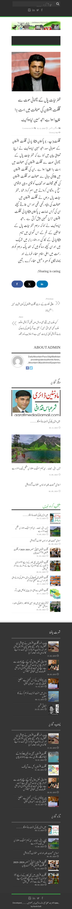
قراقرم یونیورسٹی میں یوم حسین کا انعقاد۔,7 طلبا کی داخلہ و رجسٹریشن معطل (30, 604)
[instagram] (29, 10)
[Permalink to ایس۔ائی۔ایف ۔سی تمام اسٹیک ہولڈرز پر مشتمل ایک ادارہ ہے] (36, 448)
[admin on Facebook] (27, 368)
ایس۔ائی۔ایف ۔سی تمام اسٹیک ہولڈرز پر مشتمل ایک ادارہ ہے (36, 468)
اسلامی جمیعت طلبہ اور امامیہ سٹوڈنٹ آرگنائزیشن (42, 484)
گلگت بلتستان (52, 128)
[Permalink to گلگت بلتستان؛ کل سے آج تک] (53, 770)
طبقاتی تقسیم (42, 706)
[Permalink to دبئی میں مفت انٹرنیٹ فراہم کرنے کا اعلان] (53, 696)
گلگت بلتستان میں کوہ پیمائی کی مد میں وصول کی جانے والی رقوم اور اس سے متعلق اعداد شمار (30, 578)
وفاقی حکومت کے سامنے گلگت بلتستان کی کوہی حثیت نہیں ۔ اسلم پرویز (32, 304)
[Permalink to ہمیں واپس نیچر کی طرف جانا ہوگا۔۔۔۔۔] (36, 403)
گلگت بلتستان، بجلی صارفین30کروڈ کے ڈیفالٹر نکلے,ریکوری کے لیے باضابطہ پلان (31, 755)
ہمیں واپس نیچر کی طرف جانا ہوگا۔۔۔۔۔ (45, 421)
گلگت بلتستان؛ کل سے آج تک (33, 766)
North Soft (37, 906)
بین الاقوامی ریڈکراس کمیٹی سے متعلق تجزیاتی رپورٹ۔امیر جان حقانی (32, 681)
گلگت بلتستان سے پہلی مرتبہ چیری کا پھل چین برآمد (31, 590)
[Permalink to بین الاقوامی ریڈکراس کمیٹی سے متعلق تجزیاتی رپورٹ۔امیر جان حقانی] (53, 683)
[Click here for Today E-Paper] (36, 27)
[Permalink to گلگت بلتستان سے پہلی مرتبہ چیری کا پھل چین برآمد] (55, 594)
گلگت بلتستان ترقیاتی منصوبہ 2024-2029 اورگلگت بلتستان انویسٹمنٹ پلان (31, 550)
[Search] (57, 4)
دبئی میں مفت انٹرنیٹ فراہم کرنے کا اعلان (31, 694)
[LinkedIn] (33, 10)
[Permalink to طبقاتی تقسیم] (53, 709)
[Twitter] (37, 10)
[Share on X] (29, 284)
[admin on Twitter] (31, 368)
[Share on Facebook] (17, 284)
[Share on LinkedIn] (42, 284)
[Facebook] (42, 10)
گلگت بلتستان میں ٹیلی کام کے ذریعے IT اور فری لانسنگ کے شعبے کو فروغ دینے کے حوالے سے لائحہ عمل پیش (31, 565)
